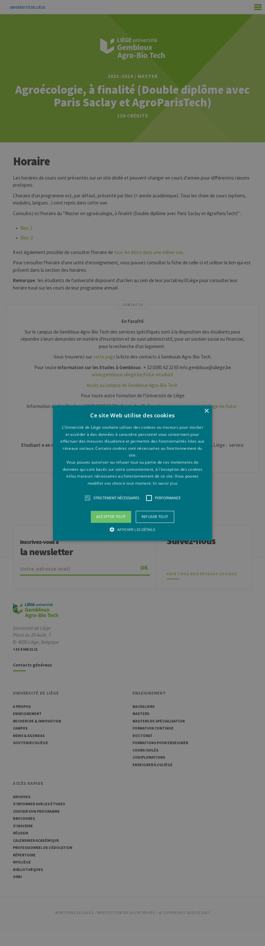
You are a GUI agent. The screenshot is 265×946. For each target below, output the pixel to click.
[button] (132, 473)
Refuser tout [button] (155, 516)
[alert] (132, 473)
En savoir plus (165, 483)
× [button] (206, 411)
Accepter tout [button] (110, 516)
